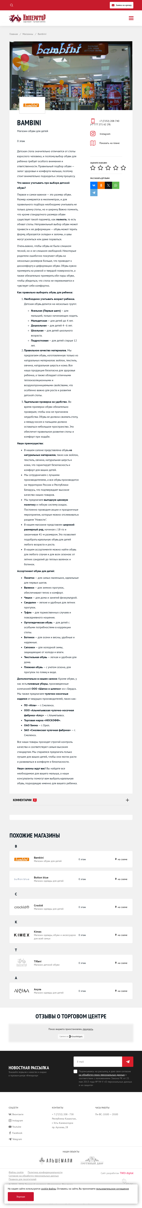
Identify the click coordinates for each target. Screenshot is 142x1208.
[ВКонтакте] (93, 185)
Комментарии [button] (24, 800)
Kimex (37, 931)
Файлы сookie (16, 1172)
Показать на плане (109, 143)
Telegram (17, 1139)
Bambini (39, 857)
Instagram (105, 133)
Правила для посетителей (22, 1179)
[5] (124, 167)
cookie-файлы (48, 1188)
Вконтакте (17, 1114)
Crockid (38, 905)
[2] (101, 167)
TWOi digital (126, 1173)
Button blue (41, 877)
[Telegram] (93, 192)
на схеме (122, 859)
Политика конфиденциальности (45, 1172)
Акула (37, 989)
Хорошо (20, 1196)
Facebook (17, 1132)
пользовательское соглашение (112, 1188)
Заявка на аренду (124, 5)
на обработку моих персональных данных (102, 1074)
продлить (88, 1029)
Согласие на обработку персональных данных (34, 1175)
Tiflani (37, 961)
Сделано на (64, 1036)
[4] (117, 167)
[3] (109, 167)
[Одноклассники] (101, 185)
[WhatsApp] (115, 185)
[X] (108, 185)
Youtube (16, 1126)
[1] (94, 167)
